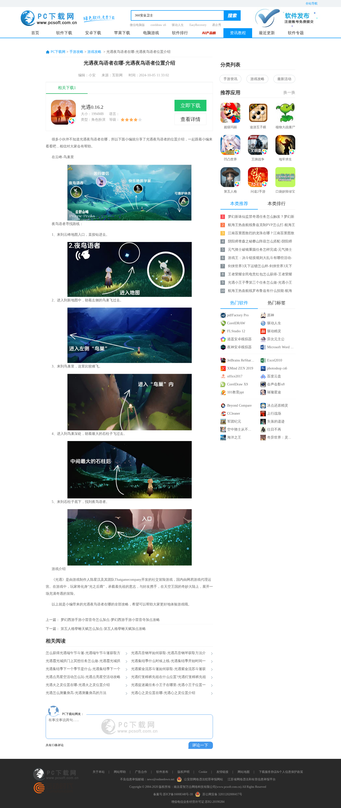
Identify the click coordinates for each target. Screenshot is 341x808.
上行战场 (274, 413)
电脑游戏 (151, 33)
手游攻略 (76, 52)
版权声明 (183, 772)
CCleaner (233, 413)
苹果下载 (122, 33)
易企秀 (216, 25)
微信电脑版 (137, 25)
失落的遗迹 (276, 421)
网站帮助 (120, 772)
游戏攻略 (94, 52)
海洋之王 (234, 437)
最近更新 (267, 33)
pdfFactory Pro (238, 315)
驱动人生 (178, 25)
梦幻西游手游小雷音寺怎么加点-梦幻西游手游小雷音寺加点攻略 (110, 620)
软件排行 (180, 33)
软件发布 (162, 772)
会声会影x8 (276, 384)
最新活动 (284, 79)
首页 (35, 33)
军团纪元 (234, 421)
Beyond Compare (239, 405)
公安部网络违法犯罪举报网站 (203, 779)
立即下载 (190, 105)
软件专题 (296, 33)
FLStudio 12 (236, 331)
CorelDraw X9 (237, 384)
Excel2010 (274, 360)
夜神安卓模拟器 (239, 347)
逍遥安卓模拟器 (239, 339)
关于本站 (99, 772)
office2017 (234, 376)
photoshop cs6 (277, 368)
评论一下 (200, 745)
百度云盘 (274, 376)
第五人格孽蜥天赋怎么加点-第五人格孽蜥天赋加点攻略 (103, 629)
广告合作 (141, 772)
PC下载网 (58, 52)
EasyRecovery (197, 25)
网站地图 (244, 772)
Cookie (203, 772)
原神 (270, 315)
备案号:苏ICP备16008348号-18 (173, 794)
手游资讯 (230, 79)
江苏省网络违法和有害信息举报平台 (252, 779)
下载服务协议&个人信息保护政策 (281, 772)
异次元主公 (276, 339)
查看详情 (190, 119)
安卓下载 (93, 33)
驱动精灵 (274, 331)
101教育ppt (235, 392)
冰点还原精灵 (277, 405)
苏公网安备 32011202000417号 (222, 794)
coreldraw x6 (158, 25)
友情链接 (222, 772)
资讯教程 (238, 33)
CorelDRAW (236, 323)
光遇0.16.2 (92, 107)
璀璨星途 (274, 392)
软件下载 (64, 33)
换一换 (289, 92)
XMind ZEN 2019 (240, 368)
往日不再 (274, 429)
